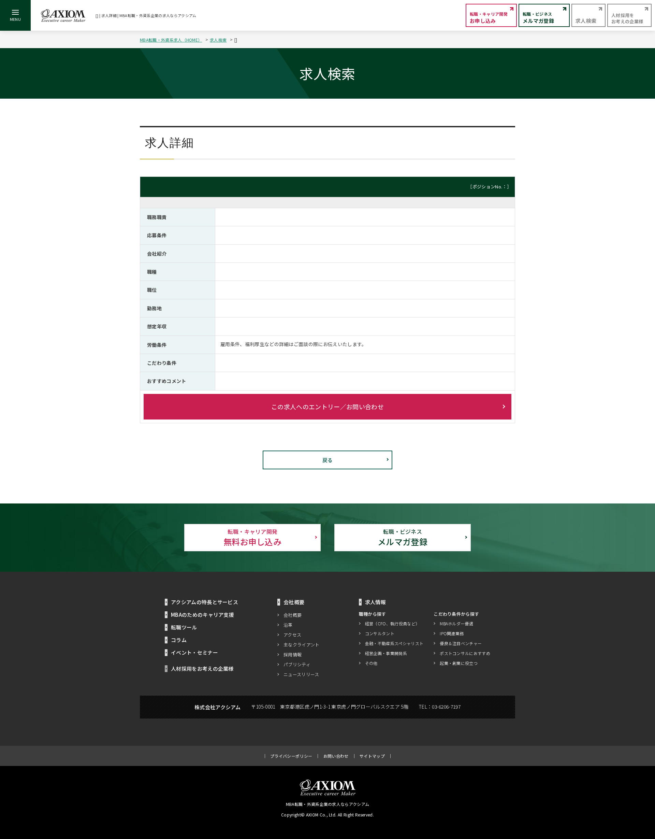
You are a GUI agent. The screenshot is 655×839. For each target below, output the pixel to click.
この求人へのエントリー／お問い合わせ (327, 406)
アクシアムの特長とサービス (204, 602)
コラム (179, 639)
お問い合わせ (336, 756)
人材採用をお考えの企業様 (202, 668)
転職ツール (184, 627)
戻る (327, 460)
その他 (371, 663)
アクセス (292, 634)
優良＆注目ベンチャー (461, 643)
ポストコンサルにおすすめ (465, 653)
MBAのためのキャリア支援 (202, 614)
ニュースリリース (301, 674)
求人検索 (218, 40)
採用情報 (292, 654)
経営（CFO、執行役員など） (392, 623)
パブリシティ (296, 664)
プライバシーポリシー (291, 756)
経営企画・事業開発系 (386, 653)
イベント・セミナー (194, 652)
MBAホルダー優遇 (456, 623)
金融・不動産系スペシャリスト (394, 643)
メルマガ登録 (402, 537)
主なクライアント (301, 644)
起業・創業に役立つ (459, 663)
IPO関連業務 (452, 633)
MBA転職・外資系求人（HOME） (171, 40)
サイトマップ (372, 756)
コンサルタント (379, 633)
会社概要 (292, 615)
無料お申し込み (252, 537)
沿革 (288, 625)
